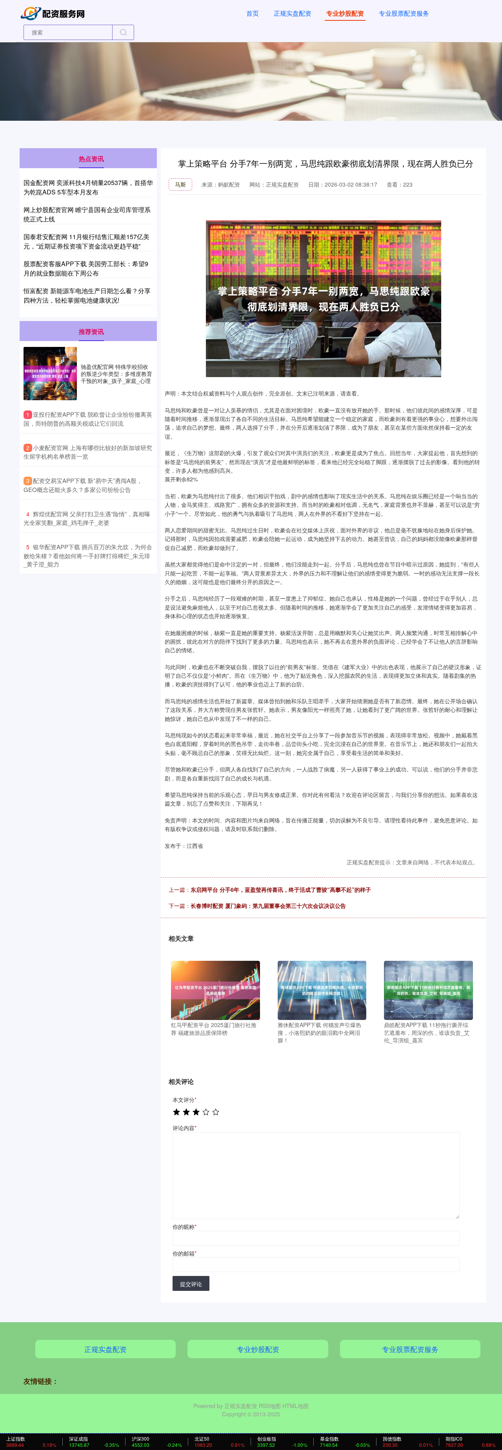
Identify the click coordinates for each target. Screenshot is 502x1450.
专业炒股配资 (345, 13)
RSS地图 (270, 1406)
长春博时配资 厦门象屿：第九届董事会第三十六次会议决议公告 (268, 905)
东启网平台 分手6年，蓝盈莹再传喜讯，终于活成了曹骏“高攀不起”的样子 (281, 889)
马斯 (180, 184)
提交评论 (191, 1284)
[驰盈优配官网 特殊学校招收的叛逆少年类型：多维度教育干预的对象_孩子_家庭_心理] (50, 373)
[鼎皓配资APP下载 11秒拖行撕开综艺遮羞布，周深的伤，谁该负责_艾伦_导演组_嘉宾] (428, 989)
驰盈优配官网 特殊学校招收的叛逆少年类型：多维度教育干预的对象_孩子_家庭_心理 (116, 374)
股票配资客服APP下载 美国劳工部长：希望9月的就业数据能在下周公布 (86, 268)
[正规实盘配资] (54, 12)
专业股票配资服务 (404, 13)
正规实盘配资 (292, 13)
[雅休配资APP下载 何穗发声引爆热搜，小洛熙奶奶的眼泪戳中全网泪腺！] (322, 989)
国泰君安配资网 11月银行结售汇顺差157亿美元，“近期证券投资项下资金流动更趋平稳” (86, 241)
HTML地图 (295, 1406)
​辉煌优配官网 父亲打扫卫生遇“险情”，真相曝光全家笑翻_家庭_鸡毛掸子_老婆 (87, 518)
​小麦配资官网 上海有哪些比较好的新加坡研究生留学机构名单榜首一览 (88, 452)
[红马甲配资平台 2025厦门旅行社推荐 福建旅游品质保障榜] (215, 989)
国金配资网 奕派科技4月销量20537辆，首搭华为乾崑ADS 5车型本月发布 (88, 187)
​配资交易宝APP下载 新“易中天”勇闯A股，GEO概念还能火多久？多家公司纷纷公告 (83, 485)
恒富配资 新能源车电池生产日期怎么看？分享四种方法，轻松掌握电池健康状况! (87, 295)
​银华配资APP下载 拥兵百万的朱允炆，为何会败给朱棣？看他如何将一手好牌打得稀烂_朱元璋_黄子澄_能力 (88, 555)
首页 (252, 13)
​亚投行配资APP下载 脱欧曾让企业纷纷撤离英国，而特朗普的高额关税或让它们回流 (88, 418)
